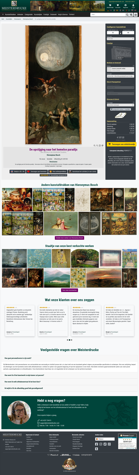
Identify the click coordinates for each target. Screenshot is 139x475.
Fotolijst (46, 14)
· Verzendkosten (53, 441)
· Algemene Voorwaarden (32, 441)
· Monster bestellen (54, 451)
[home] (2, 14)
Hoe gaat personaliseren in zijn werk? (18, 358)
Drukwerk (53, 14)
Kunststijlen (38, 14)
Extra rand (109, 36)
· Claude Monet (76, 439)
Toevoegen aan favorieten (38, 171)
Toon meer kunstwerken (69, 290)
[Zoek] (127, 15)
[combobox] (120, 38)
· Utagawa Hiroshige (77, 446)
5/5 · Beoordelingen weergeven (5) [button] (57, 175)
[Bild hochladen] (136, 15)
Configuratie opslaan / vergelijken (121, 109)
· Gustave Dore (76, 448)
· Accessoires (52, 448)
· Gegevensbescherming (32, 444)
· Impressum (29, 439)
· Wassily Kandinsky (77, 444)
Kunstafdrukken (10, 14)
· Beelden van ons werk (55, 446)
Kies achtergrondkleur (59, 171)
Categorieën (29, 14)
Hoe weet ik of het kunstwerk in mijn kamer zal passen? (24, 375)
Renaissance (17, 19)
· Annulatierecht (30, 446)
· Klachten (28, 448)
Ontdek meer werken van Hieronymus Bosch (69, 238)
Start (3, 19)
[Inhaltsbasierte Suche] (131, 15)
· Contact (28, 437)
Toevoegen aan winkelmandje (123, 144)
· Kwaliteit (51, 444)
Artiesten (20, 14)
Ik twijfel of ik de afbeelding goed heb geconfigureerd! (24, 388)
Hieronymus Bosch (28, 19)
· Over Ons (28, 451)
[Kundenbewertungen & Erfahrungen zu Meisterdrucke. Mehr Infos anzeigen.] (127, 441)
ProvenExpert (13, 332)
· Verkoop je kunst (53, 439)
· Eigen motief (52, 437)
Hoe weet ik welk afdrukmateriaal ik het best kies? (22, 382)
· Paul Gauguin (76, 441)
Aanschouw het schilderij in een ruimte (83, 171)
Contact (71, 14)
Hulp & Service (63, 14)
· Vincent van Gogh (77, 437)
